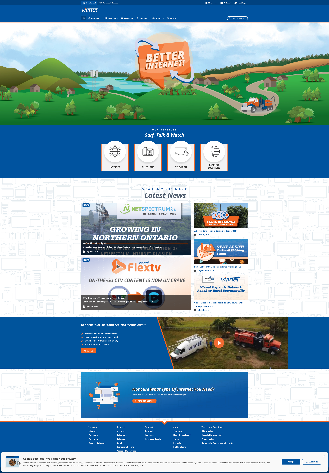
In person (149, 435)
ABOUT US (88, 350)
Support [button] (143, 18)
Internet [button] (95, 18)
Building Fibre (179, 447)
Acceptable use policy (212, 435)
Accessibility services (126, 451)
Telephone (113, 18)
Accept (291, 462)
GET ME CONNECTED (144, 401)
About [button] (158, 18)
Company (177, 431)
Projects (177, 443)
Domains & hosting (125, 447)
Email (119, 443)
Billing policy (207, 431)
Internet (92, 431)
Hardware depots (153, 439)
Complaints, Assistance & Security (217, 443)
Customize (313, 462)
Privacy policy (208, 439)
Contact (174, 18)
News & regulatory (182, 435)
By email (149, 431)
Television (128, 18)
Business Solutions (97, 443)
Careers (176, 439)
